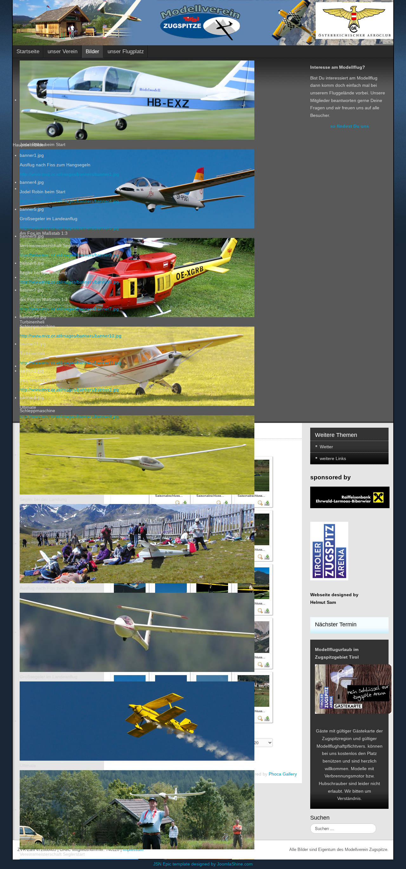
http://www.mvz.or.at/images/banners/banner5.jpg (69, 228)
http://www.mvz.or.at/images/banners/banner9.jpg (69, 255)
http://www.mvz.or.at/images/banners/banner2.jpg (69, 389)
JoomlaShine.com (235, 863)
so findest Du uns (349, 126)
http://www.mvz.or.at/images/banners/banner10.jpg (70, 335)
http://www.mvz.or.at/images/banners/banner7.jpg (69, 308)
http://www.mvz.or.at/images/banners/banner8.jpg (69, 416)
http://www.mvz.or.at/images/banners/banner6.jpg (69, 281)
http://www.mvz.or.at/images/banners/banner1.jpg (69, 174)
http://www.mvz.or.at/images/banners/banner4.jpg (69, 201)
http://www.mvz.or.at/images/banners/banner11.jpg (70, 362)
